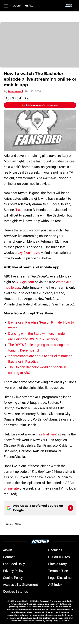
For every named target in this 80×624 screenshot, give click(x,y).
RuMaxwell (15, 91)
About (7, 550)
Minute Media (21, 601)
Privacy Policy (13, 571)
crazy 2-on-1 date (27, 253)
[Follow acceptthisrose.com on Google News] (70, 508)
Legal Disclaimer (60, 578)
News (18, 524)
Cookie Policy (13, 578)
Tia (17, 210)
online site (11, 488)
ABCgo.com (25, 282)
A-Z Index (55, 585)
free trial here (46, 434)
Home (7, 524)
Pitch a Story (57, 564)
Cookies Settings (15, 591)
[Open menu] (6, 5)
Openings (55, 550)
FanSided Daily (14, 564)
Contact (9, 557)
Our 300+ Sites (59, 557)
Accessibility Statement (20, 585)
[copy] (26, 98)
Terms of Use (58, 571)
